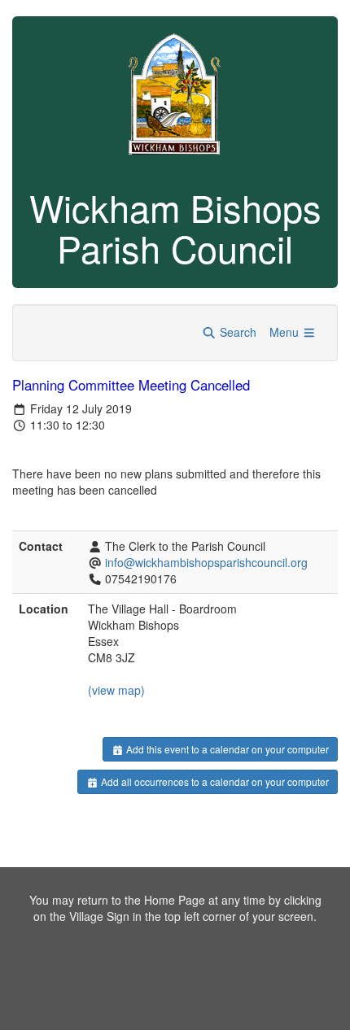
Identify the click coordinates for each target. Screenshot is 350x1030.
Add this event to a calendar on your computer (226, 749)
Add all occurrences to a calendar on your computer (213, 781)
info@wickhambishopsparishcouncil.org (206, 562)
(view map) (116, 690)
